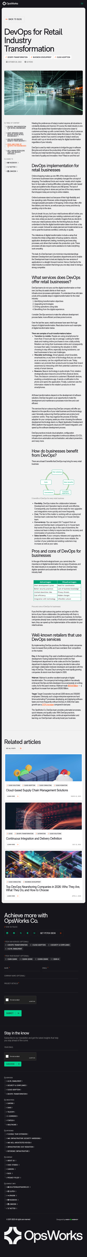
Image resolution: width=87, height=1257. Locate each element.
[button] (82, 3)
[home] (10, 3)
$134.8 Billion (73, 686)
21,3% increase (48, 704)
